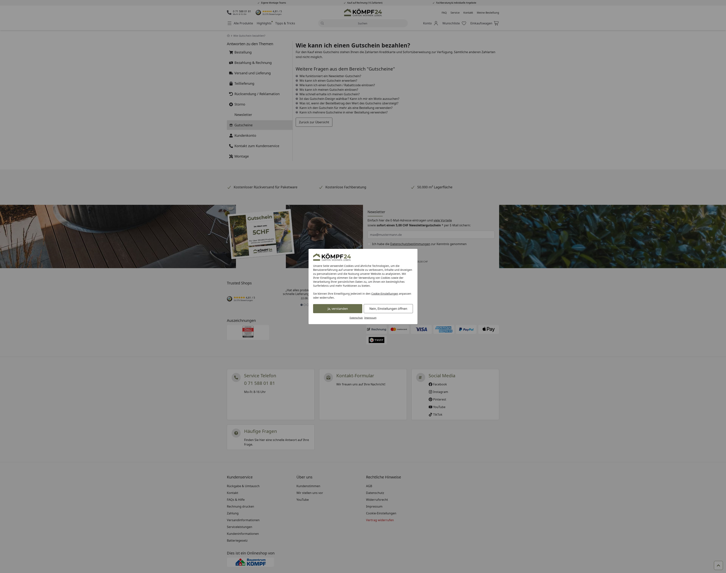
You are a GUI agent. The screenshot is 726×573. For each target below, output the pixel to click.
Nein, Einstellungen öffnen (388, 309)
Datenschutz (356, 317)
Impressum (370, 317)
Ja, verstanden (338, 309)
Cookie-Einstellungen (384, 293)
